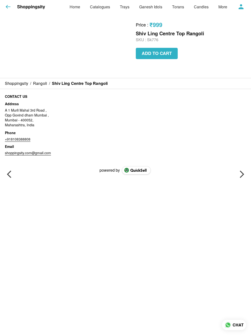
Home (75, 7)
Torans (178, 7)
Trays (124, 7)
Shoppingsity (31, 6)
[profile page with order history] (241, 7)
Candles (201, 7)
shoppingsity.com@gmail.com (28, 152)
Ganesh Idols (150, 7)
